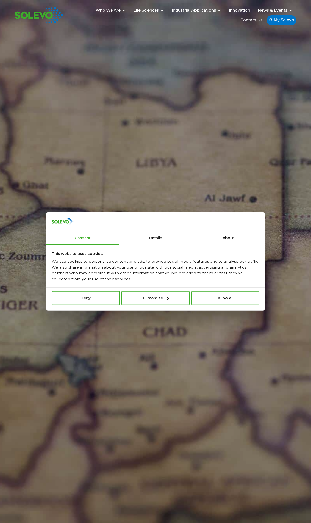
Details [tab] (155, 237)
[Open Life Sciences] (162, 10)
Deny (86, 298)
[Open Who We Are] (124, 10)
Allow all (225, 298)
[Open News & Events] (291, 10)
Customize (153, 298)
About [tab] (228, 237)
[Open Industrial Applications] (219, 10)
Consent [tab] (83, 237)
